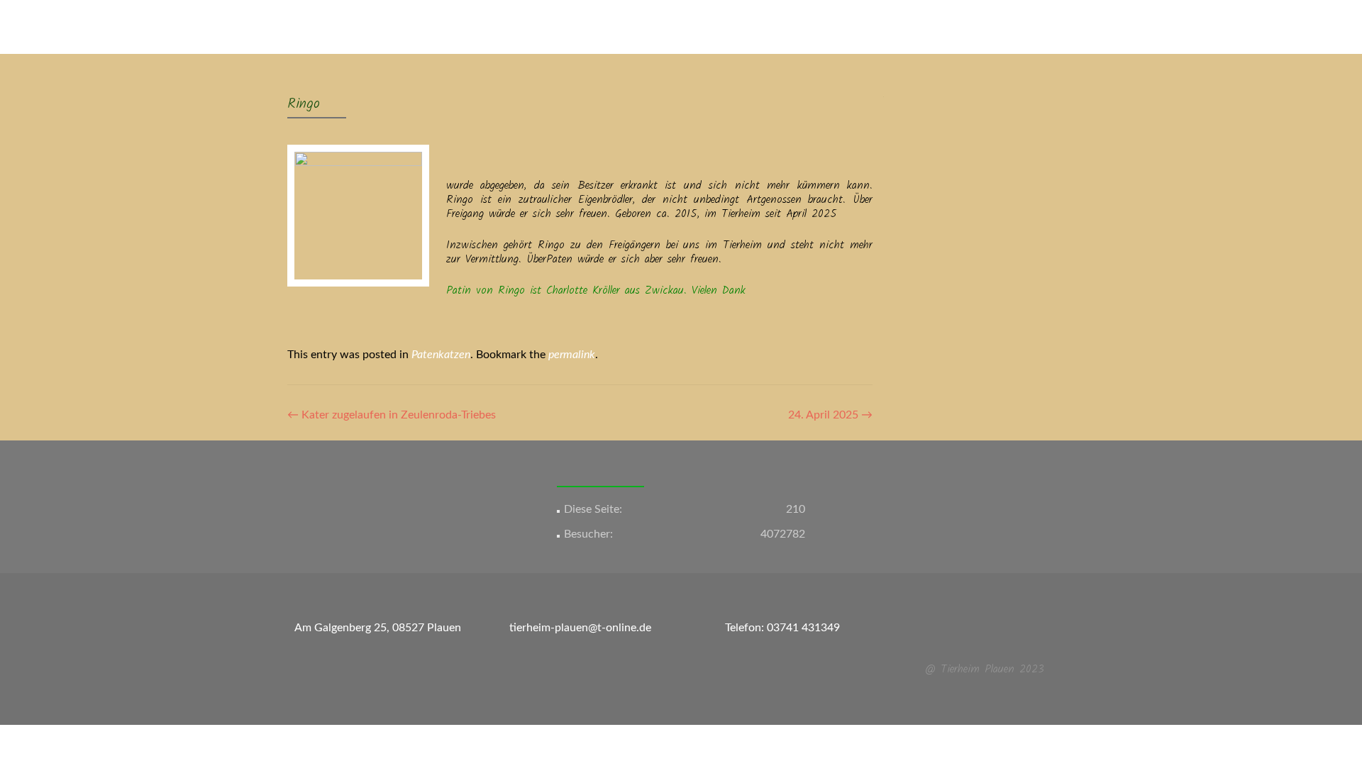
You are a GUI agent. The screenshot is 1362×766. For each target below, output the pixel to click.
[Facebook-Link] (976, 634)
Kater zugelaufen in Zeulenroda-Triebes (391, 415)
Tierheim (682, 26)
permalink (571, 354)
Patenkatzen (440, 354)
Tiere (633, 26)
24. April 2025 (830, 415)
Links (928, 26)
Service (589, 26)
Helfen (884, 26)
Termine (833, 26)
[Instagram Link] (993, 634)
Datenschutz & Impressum (1020, 26)
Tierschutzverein (759, 26)
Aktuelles (534, 26)
